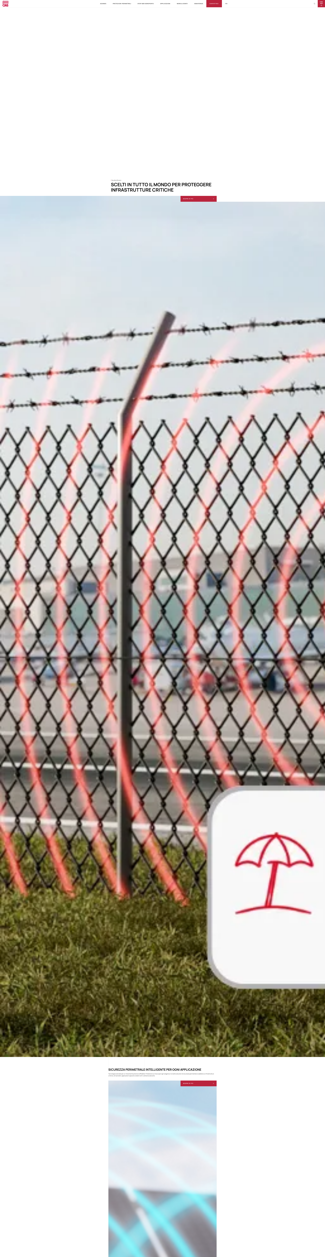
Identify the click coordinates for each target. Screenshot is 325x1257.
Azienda (103, 3)
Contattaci (214, 3)
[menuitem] (226, 3)
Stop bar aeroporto (146, 3)
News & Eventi (182, 3)
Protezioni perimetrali (122, 3)
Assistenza (198, 3)
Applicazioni (165, 3)
